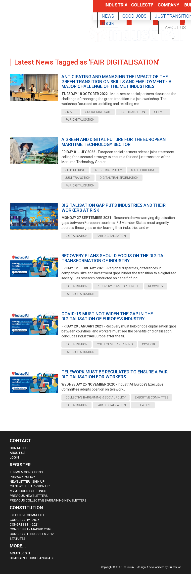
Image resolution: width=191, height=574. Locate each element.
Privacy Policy (22, 477)
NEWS (108, 16)
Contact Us (20, 448)
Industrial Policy (110, 7)
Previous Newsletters (29, 496)
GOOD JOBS (134, 16)
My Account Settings (28, 491)
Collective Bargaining (137, 7)
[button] (173, 38)
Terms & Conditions (26, 472)
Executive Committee (27, 515)
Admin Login (20, 553)
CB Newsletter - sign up (30, 486)
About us (17, 453)
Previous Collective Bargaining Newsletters (48, 500)
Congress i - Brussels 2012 (32, 534)
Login (14, 457)
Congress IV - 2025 (24, 520)
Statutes (17, 538)
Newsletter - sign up (27, 481)
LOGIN (108, 23)
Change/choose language (32, 558)
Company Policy (163, 7)
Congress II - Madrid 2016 (30, 529)
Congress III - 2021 (24, 524)
